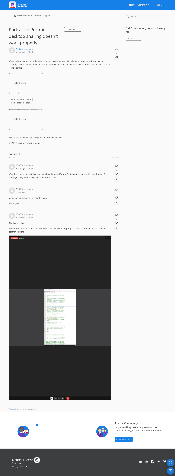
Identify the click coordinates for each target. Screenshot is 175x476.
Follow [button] (70, 29)
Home (132, 4)
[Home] (18, 4)
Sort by (115, 157)
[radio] (117, 49)
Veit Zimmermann (24, 48)
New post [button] (133, 38)
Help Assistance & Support (39, 16)
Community (143, 4)
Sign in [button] (161, 5)
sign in (17, 409)
